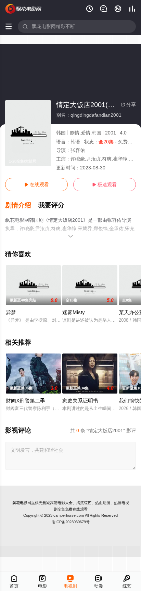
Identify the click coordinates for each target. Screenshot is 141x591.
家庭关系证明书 (80, 400)
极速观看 (104, 184)
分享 (128, 104)
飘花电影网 (21, 503)
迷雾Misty (73, 312)
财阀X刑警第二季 (25, 400)
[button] (21, 205)
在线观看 (36, 184)
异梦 (11, 312)
